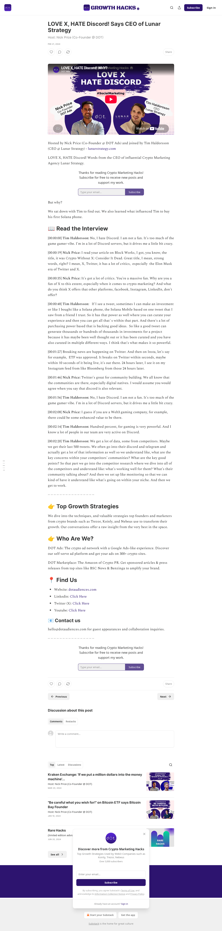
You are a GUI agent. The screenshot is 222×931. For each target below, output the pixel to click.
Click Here (78, 596)
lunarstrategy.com (102, 148)
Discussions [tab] (74, 764)
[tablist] (63, 721)
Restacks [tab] (71, 721)
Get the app (128, 915)
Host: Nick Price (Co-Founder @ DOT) (70, 784)
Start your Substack (102, 915)
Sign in (211, 7)
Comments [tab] (56, 721)
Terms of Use (127, 890)
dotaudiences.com (82, 589)
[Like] (51, 52)
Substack (94, 923)
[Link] (43, 228)
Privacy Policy (137, 893)
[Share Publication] (179, 7)
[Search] (171, 7)
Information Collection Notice (110, 893)
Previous (61, 696)
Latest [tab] (61, 764)
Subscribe (193, 7)
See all (55, 854)
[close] (144, 834)
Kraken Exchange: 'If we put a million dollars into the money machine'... (95, 777)
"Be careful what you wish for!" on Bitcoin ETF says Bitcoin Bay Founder (94, 805)
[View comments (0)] (59, 52)
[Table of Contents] (3, 465)
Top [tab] (52, 764)
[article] (111, 783)
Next (163, 696)
